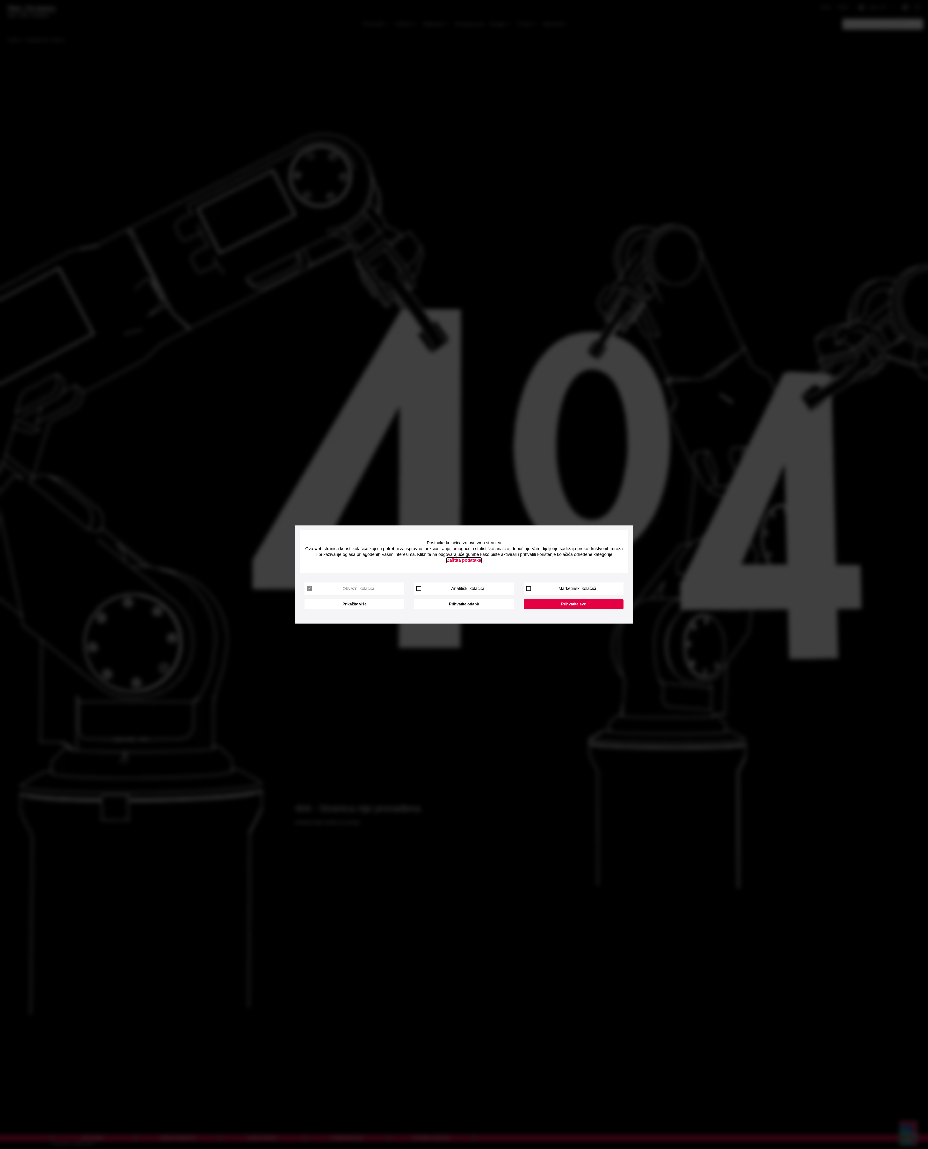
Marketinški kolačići (577, 588)
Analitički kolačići (467, 588)
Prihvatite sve (573, 604)
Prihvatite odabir (464, 604)
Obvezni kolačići (358, 588)
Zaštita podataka (464, 560)
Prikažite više (354, 604)
